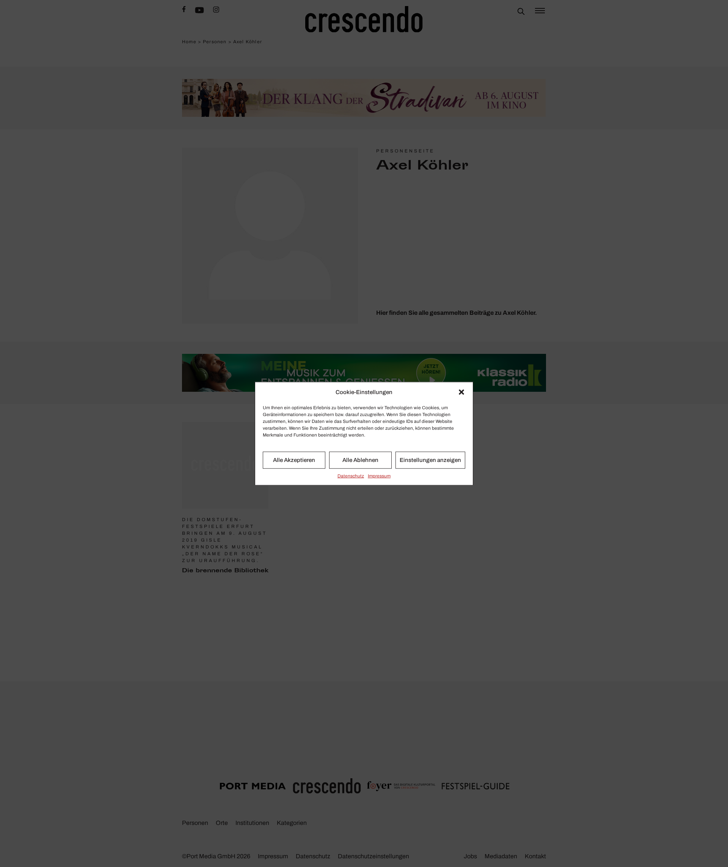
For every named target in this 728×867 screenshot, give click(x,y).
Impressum (379, 475)
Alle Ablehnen (360, 460)
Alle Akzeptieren (294, 460)
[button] (461, 392)
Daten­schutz (350, 475)
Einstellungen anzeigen (430, 460)
